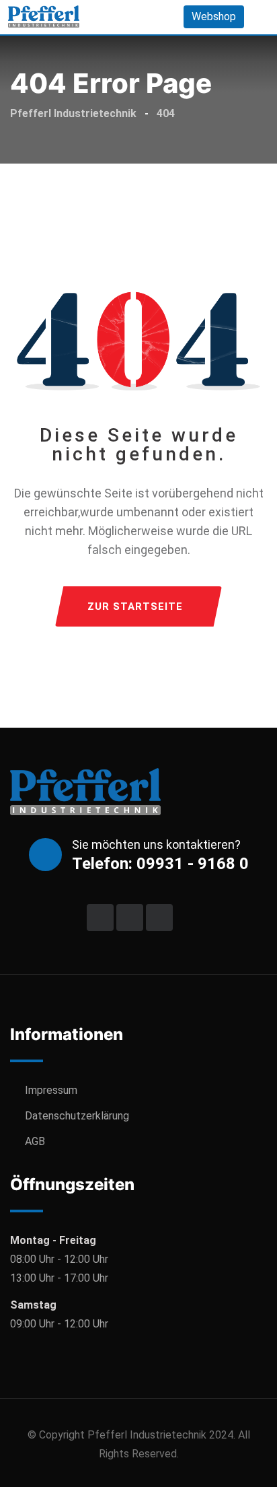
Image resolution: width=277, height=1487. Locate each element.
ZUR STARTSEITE (135, 606)
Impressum (51, 1090)
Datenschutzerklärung (77, 1115)
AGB (35, 1141)
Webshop (214, 16)
